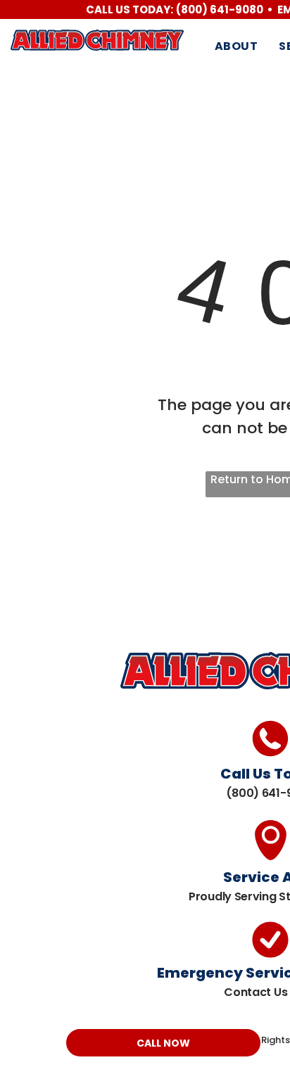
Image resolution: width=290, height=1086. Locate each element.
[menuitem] (236, 46)
